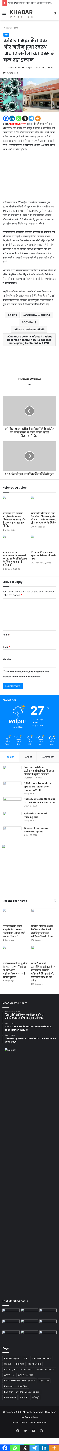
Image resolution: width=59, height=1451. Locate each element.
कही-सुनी (35, 1397)
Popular (9, 756)
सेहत (16, 28)
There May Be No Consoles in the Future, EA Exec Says (39, 800)
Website (7, 659)
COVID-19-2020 (25, 1375)
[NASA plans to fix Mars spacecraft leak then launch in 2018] (12, 788)
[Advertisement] (29, 177)
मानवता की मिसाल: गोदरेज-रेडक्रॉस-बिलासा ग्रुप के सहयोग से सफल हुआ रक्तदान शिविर (14, 519)
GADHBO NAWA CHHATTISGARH (19, 1380)
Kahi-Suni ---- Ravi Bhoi (15, 1386)
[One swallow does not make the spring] (12, 833)
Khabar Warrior (14, 67)
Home (8, 28)
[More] (38, 118)
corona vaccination (45, 1369)
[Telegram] (31, 118)
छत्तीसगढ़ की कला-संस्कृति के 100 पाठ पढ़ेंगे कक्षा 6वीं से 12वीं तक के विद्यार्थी (14, 931)
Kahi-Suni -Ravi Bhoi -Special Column (21, 1392)
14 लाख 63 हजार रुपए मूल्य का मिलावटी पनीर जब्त (43, 555)
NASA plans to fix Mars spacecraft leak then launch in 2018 (37, 787)
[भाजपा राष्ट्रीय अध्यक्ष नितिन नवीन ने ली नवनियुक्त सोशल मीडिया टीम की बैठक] (43, 916)
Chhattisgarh (10, 1369)
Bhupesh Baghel (11, 1358)
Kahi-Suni (44, 1380)
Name (6, 634)
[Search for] (55, 14)
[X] (25, 118)
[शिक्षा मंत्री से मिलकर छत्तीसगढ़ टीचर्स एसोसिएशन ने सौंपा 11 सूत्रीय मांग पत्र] (12, 772)
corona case (26, 1369)
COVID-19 (29, 322)
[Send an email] (23, 67)
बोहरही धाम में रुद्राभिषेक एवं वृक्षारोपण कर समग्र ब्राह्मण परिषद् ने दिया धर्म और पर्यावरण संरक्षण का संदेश (43, 972)
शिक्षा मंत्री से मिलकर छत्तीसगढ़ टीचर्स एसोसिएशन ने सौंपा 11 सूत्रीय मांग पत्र (39, 771)
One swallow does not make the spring (37, 830)
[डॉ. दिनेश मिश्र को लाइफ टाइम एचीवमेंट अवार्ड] (11, 1335)
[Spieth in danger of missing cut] (12, 818)
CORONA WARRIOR (37, 315)
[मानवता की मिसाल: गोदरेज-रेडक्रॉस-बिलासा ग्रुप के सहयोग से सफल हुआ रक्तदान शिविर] (15, 503)
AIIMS (13, 315)
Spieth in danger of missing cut (35, 815)
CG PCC (20, 1364)
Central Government (41, 1358)
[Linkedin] (12, 118)
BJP (26, 1358)
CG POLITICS (34, 1364)
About (24, 1422)
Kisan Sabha (10, 1397)
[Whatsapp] (18, 118)
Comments (47, 756)
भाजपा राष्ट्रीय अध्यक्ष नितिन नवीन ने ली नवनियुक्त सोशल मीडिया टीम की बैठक (42, 931)
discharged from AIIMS (30, 329)
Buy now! (42, 1422)
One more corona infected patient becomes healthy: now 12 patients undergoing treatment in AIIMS (29, 340)
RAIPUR (24, 1397)
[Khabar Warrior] (21, 13)
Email (6, 647)
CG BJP (7, 1364)
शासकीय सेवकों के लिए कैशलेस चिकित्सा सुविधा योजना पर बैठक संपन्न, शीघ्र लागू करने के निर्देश (43, 518)
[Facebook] (6, 118)
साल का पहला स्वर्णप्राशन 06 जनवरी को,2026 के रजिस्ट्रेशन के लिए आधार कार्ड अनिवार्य (15, 559)
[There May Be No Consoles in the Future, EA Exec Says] (12, 803)
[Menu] (4, 14)
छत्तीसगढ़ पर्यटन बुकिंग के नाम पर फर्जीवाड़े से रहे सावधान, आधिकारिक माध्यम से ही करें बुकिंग (15, 970)
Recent (28, 756)
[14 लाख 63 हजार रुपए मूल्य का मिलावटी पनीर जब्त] (43, 542)
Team (32, 1422)
